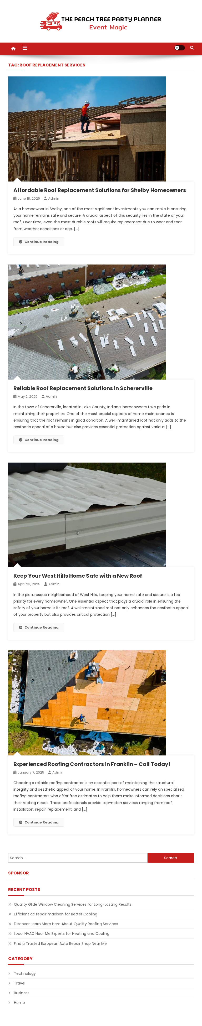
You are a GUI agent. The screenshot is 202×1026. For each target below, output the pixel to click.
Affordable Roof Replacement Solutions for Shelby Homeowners (99, 190)
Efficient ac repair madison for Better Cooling (55, 914)
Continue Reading (41, 241)
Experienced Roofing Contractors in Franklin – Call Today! (91, 764)
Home (19, 1002)
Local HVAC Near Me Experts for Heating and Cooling (61, 933)
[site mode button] (179, 47)
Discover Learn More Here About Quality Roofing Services (66, 923)
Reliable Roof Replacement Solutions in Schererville (83, 388)
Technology (25, 973)
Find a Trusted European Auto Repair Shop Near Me (60, 943)
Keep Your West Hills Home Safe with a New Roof (77, 575)
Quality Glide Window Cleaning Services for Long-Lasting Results (73, 904)
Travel (19, 983)
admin (53, 198)
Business (21, 993)
